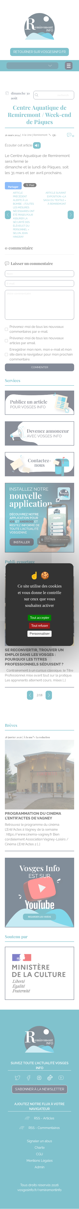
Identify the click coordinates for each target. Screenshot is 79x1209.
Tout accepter (39, 617)
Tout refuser (39, 625)
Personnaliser (40, 633)
